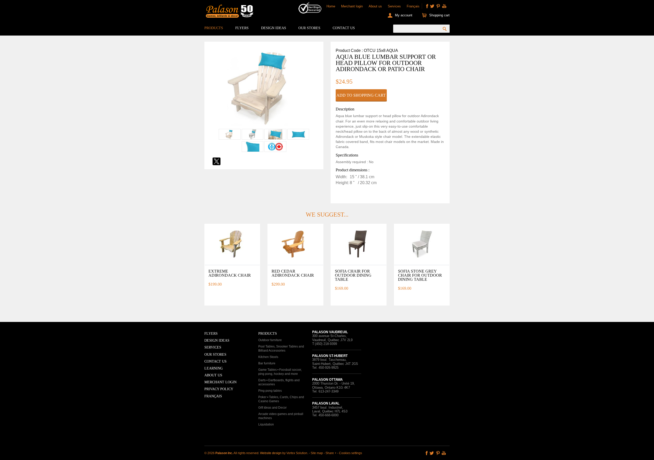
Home (330, 6)
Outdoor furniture (270, 340)
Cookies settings (350, 453)
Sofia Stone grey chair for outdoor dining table (420, 275)
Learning (213, 368)
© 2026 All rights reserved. (232, 453)
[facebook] (427, 6)
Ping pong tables (270, 390)
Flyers (242, 28)
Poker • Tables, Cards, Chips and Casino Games (281, 399)
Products (213, 28)
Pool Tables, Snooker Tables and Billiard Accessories (281, 348)
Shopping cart (439, 15)
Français (413, 6)
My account (403, 15)
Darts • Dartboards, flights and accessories (279, 382)
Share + (330, 453)
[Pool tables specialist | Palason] (228, 12)
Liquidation (266, 424)
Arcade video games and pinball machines (280, 416)
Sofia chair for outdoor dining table (353, 275)
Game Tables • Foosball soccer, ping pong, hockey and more (280, 372)
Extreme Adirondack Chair (229, 273)
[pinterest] (438, 6)
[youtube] (444, 6)
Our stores (309, 28)
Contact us (344, 28)
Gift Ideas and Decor (272, 407)
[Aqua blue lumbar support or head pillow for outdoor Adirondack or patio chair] (263, 126)
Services (394, 6)
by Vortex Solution (294, 453)
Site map (317, 453)
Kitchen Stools (268, 357)
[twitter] (432, 6)
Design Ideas (273, 28)
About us (375, 6)
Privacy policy (218, 389)
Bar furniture (266, 363)
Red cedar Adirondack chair (293, 273)
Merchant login (352, 6)
